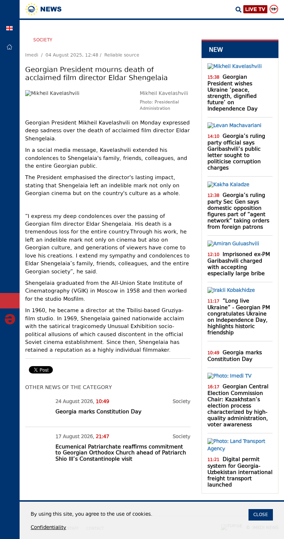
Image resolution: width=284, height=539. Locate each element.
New (216, 49)
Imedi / (35, 55)
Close (260, 514)
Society (42, 39)
